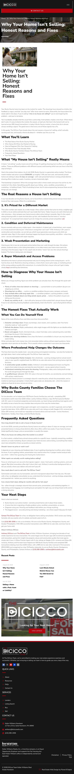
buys (8, 267)
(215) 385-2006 (9, 522)
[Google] (18, 664)
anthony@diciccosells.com (55, 549)
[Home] (14, 664)
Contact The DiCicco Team (10, 516)
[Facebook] (3, 664)
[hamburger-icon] (68, 5)
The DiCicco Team (23, 533)
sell (63, 219)
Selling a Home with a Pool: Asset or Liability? (9, 587)
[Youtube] (10, 664)
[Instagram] (7, 664)
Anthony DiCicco (7, 533)
